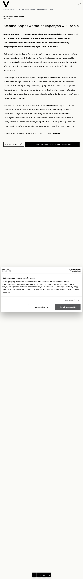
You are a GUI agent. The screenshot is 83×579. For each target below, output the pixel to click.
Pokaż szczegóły (70, 300)
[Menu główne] (48, 575)
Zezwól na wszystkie (68, 307)
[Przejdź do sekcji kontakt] (39, 575)
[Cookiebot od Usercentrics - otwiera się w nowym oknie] (71, 270)
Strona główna (9, 10)
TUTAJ (56, 133)
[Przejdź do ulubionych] (79, 4)
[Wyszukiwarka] (44, 575)
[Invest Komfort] (6, 4)
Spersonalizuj (40, 307)
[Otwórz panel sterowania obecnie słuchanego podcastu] (34, 575)
